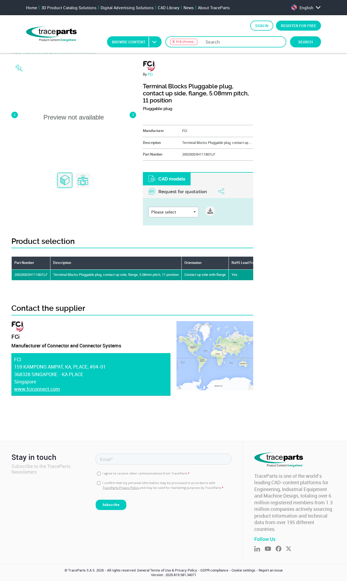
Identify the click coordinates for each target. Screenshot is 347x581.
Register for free (298, 25)
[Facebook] (281, 549)
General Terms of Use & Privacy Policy (167, 570)
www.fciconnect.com (37, 389)
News (189, 7)
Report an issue (271, 570)
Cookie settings (243, 570)
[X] (291, 549)
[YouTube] (270, 549)
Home (31, 7)
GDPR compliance (214, 570)
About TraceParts (214, 7)
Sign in (261, 25)
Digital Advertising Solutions (127, 7)
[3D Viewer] (64, 180)
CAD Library (168, 7)
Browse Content (128, 41)
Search (305, 41)
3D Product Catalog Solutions (69, 7)
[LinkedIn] (259, 549)
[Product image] (83, 180)
